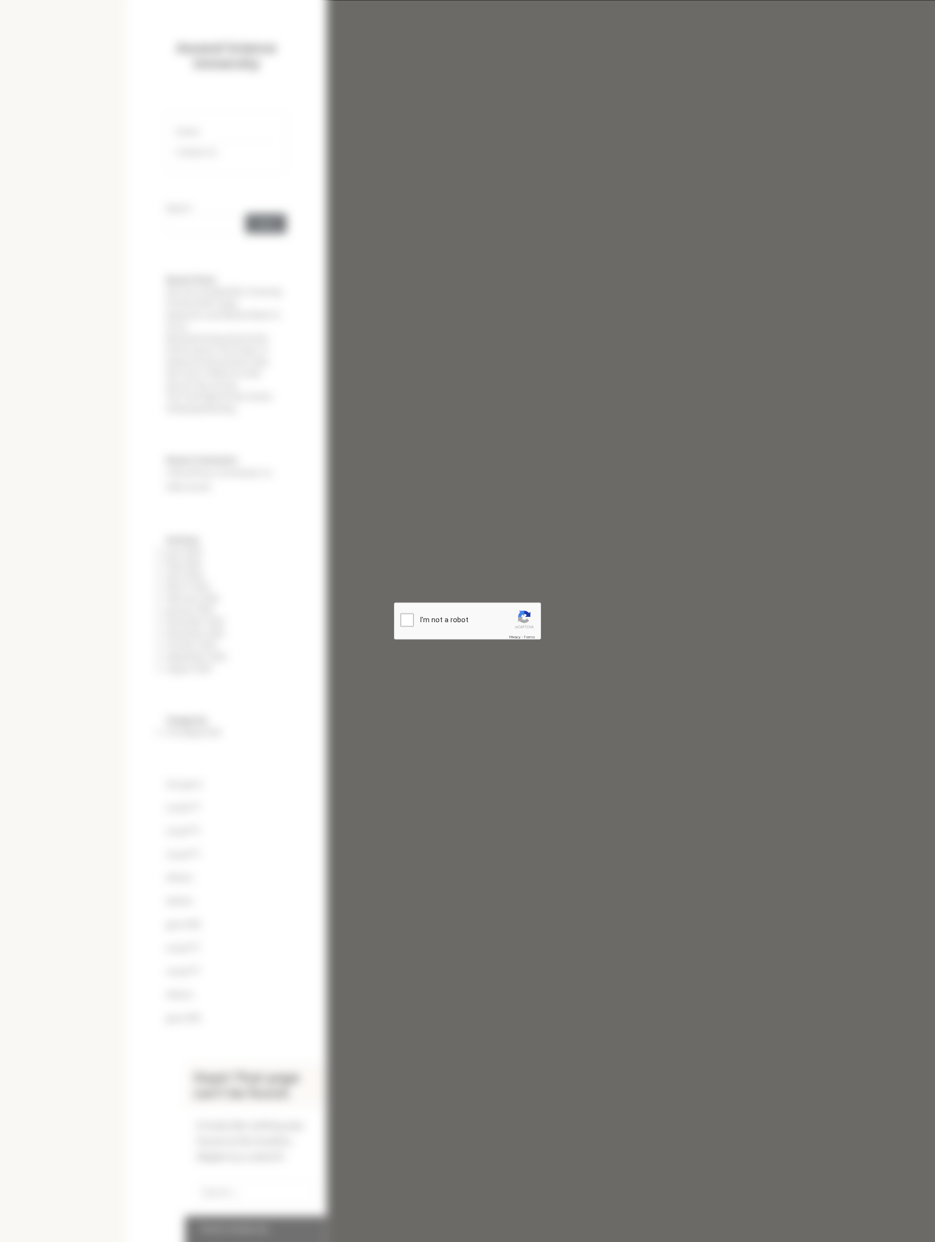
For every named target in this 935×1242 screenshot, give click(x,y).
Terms (529, 636)
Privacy (515, 636)
